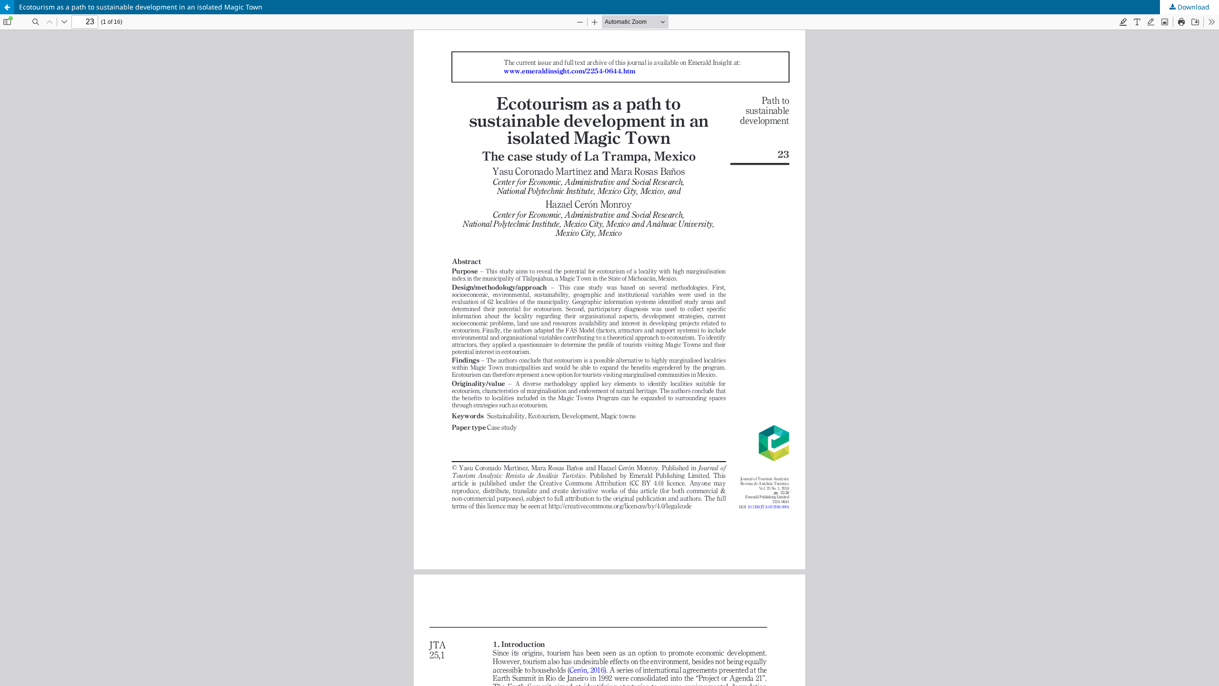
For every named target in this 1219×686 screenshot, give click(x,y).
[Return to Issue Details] (7, 7)
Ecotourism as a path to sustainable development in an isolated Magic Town (140, 6)
